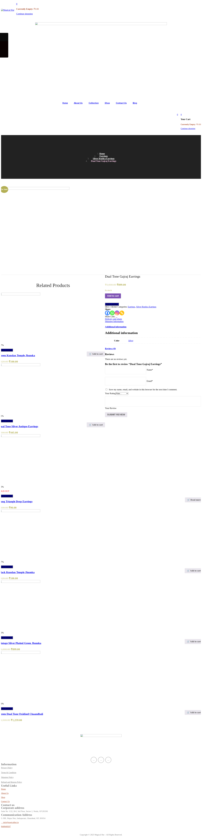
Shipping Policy (7, 777)
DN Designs (15, 831)
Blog (135, 103)
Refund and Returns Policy (11, 782)
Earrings (103, 156)
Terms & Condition (8, 773)
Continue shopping (24, 14)
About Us (78, 103)
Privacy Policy (7, 768)
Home (65, 103)
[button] (16, 4)
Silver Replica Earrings (103, 158)
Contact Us (121, 103)
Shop (107, 103)
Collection (94, 103)
